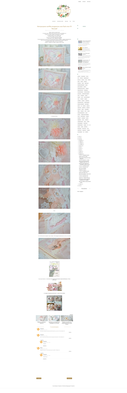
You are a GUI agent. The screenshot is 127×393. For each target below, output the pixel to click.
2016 (79, 139)
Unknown (42, 328)
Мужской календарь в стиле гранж (85, 173)
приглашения (83, 116)
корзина (83, 100)
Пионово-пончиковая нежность (42, 323)
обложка (79, 109)
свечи (83, 119)
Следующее (39, 378)
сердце (88, 121)
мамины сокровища (81, 104)
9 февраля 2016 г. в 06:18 (44, 348)
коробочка (87, 100)
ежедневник (86, 90)
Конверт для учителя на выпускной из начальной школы (67, 323)
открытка (82, 111)
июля (80, 147)
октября (80, 143)
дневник (87, 88)
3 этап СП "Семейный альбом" (84, 155)
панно (88, 111)
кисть (82, 97)
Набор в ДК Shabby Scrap (83, 172)
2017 (79, 137)
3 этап (59, 36)
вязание (85, 81)
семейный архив (80, 121)
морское (84, 105)
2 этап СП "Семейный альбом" (84, 165)
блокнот (83, 79)
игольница (79, 93)
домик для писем (80, 90)
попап (79, 116)
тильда (59, 30)
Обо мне (84, 1)
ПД (70, 21)
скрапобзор (85, 123)
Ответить (70, 332)
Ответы (42, 340)
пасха (86, 112)
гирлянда (79, 83)
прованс (87, 116)
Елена (41, 347)
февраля (80, 153)
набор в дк (79, 107)
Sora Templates (59, 385)
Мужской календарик (82, 168)
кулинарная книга (80, 102)
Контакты (88, 1)
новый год (83, 107)
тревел (82, 126)
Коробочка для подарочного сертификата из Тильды (54, 323)
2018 (79, 136)
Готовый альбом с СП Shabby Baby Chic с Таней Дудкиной (86, 61)
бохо (86, 79)
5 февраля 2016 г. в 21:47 (44, 329)
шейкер (88, 130)
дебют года (86, 83)
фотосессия (84, 128)
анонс (87, 76)
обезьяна (88, 107)
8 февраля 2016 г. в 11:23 (44, 335)
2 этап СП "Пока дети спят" (83, 176)
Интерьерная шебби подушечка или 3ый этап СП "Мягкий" (84, 180)
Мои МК (53, 21)
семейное (86, 119)
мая (79, 149)
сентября (80, 144)
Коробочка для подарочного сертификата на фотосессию (84, 164)
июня (80, 148)
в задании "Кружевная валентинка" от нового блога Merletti (54, 293)
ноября (80, 141)
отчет (85, 111)
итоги (78, 95)
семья (85, 121)
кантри (86, 95)
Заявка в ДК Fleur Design (83, 156)
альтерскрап (83, 76)
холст (88, 128)
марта (80, 152)
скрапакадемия (80, 123)
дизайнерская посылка (81, 88)
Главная (79, 1)
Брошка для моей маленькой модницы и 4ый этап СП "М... (84, 162)
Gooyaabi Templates (71, 385)
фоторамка (79, 128)
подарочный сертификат (85, 114)
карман (79, 97)
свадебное (79, 119)
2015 (79, 185)
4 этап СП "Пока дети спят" (83, 167)
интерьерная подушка (52, 30)
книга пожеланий (86, 97)
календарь (82, 95)
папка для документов (81, 112)
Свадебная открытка (82, 169)
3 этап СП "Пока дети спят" (83, 175)
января (80, 184)
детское (85, 86)
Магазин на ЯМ (60, 21)
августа (80, 145)
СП (56, 30)
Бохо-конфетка (85, 47)
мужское (88, 105)
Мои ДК (66, 21)
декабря (80, 140)
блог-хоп (79, 79)
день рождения (80, 86)
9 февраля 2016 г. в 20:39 (47, 342)
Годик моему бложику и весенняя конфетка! (84, 158)
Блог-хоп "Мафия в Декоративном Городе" (85, 182)
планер (79, 114)
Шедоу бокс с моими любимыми (84, 177)
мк (81, 105)
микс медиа (87, 104)
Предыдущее (69, 378)
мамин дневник (86, 102)
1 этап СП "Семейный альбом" (84, 171)
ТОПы (74, 21)
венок (79, 81)
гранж (83, 83)
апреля (80, 151)
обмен (83, 109)
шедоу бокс (84, 130)
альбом (79, 76)
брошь (89, 79)
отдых (79, 111)
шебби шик (62, 30)
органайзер (86, 109)
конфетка (79, 100)
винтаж (82, 81)
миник (79, 105)
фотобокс (85, 126)
